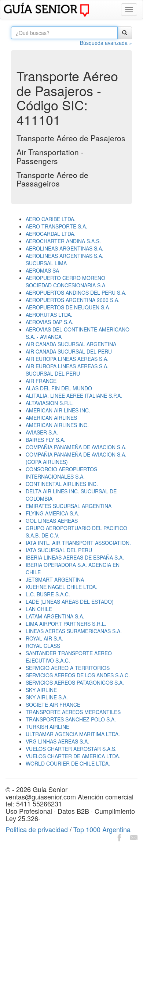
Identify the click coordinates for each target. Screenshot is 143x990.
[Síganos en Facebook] (119, 836)
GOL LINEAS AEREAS (52, 520)
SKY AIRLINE (41, 689)
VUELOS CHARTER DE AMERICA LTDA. (73, 756)
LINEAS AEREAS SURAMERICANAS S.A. (74, 631)
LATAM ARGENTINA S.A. (55, 616)
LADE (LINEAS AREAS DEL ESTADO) (70, 601)
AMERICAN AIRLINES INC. (57, 425)
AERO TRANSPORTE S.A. (56, 226)
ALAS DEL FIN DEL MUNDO (59, 388)
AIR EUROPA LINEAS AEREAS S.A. (67, 358)
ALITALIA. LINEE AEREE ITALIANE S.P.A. (74, 395)
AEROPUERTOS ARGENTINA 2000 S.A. (73, 300)
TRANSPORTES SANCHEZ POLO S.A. (71, 719)
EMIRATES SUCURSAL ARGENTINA (68, 506)
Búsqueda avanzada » (106, 42)
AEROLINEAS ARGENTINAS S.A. (64, 248)
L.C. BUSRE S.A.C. (48, 594)
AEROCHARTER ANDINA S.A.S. (63, 241)
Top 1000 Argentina (102, 829)
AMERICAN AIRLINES (51, 417)
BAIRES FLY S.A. (45, 439)
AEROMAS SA (42, 270)
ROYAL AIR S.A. (44, 638)
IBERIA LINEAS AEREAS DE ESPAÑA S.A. (75, 557)
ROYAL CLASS (43, 645)
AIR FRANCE (41, 380)
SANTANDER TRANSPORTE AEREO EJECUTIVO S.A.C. (69, 656)
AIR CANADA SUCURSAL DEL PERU (69, 351)
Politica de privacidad (37, 829)
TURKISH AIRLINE (47, 726)
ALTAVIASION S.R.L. (50, 403)
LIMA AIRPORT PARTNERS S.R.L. (66, 623)
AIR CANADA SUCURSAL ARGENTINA (71, 344)
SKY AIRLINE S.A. (47, 697)
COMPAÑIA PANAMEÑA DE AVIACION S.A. (76, 447)
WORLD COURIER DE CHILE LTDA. (68, 763)
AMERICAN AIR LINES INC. (58, 410)
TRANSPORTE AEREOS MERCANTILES (73, 712)
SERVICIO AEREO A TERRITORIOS (68, 667)
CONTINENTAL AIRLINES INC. (62, 483)
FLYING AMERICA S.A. (52, 513)
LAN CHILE (39, 609)
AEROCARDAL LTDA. (51, 233)
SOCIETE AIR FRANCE (53, 704)
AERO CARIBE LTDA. (51, 219)
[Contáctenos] (134, 836)
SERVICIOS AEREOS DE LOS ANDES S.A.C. (78, 675)
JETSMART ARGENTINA (55, 579)
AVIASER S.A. (42, 432)
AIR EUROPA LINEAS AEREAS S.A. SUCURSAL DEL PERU (67, 369)
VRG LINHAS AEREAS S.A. (57, 741)
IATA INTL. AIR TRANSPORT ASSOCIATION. (78, 542)
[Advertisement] (71, 917)
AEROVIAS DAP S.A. (49, 322)
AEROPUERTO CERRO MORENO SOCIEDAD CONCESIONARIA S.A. (66, 281)
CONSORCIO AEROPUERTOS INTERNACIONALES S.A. (61, 472)
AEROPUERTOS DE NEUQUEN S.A (67, 307)
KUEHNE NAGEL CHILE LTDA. (61, 586)
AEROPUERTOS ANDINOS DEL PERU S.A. (76, 292)
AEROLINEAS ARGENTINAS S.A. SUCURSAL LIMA (64, 259)
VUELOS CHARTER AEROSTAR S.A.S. (71, 748)
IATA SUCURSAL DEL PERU (59, 550)
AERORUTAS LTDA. (49, 314)
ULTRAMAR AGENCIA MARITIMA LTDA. (73, 734)
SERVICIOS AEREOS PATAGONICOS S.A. (75, 682)
